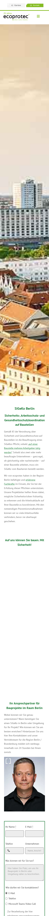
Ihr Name (10, 826)
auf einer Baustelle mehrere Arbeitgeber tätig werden (22, 448)
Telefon (9, 843)
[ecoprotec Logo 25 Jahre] (16, 13)
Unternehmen (32, 843)
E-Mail (29, 826)
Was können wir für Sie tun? (19, 860)
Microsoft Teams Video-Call (22, 903)
